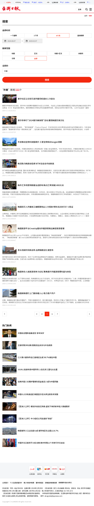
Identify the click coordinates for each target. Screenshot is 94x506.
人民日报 (32, 474)
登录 (79, 9)
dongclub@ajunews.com (53, 496)
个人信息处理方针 (16, 483)
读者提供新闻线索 (51, 483)
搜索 (47, 79)
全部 (35, 58)
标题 (13, 53)
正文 (35, 53)
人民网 (62, 474)
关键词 (80, 53)
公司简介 (5, 483)
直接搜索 (80, 35)
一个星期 (13, 35)
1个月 (36, 35)
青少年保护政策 (29, 483)
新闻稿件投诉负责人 (65, 482)
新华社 (39, 474)
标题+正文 (58, 53)
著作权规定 (39, 483)
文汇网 (47, 474)
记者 (13, 58)
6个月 (58, 35)
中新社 (55, 474)
